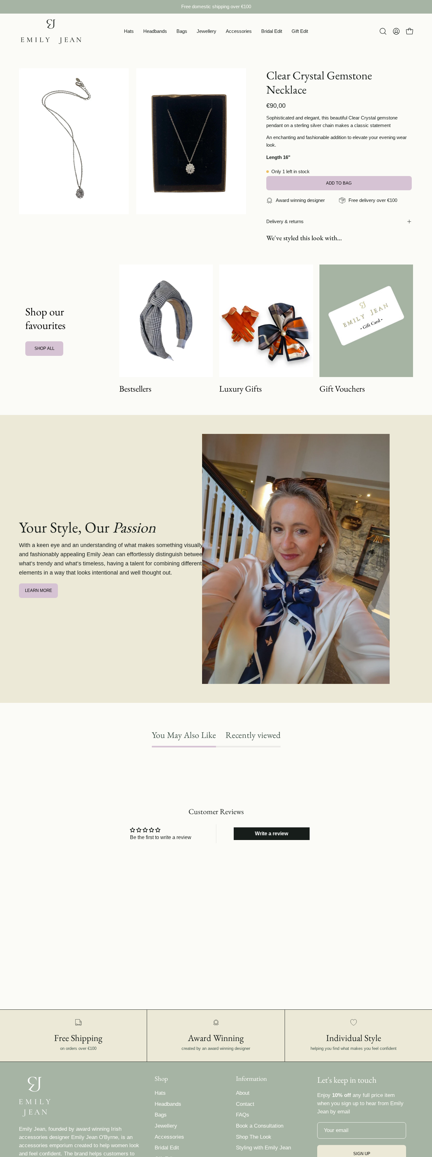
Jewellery (166, 1126)
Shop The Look (253, 1137)
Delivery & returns (285, 221)
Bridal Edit (167, 1148)
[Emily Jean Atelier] (50, 31)
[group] (216, 7)
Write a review (271, 833)
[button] (129, 31)
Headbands (168, 1104)
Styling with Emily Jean (263, 1148)
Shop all (44, 348)
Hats (160, 1093)
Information (251, 1079)
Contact (245, 1104)
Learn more (38, 590)
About (243, 1093)
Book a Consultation (259, 1126)
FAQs (242, 1115)
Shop (161, 1079)
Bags (161, 1115)
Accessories (169, 1137)
